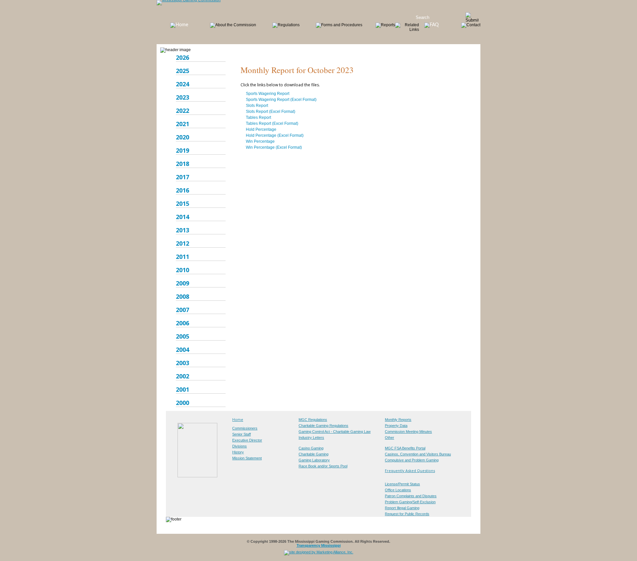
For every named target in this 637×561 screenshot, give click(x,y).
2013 (182, 230)
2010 (182, 270)
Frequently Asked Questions (410, 470)
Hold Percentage (261, 129)
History (238, 452)
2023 (182, 97)
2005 (182, 336)
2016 (182, 190)
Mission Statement (247, 458)
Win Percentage (260, 141)
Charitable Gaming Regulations (323, 426)
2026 (182, 57)
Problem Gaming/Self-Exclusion (410, 502)
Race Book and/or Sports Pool (323, 466)
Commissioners (244, 428)
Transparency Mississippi (319, 545)
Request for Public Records (407, 514)
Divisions (239, 446)
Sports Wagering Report (267, 93)
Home (237, 419)
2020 (182, 137)
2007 (182, 310)
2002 (182, 376)
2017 (182, 177)
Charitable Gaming (313, 454)
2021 (182, 124)
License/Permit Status (402, 484)
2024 (182, 84)
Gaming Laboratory (314, 460)
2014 (182, 217)
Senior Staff (241, 434)
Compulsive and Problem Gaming (412, 460)
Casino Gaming (311, 448)
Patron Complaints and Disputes (411, 496)
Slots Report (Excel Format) (270, 111)
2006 (182, 323)
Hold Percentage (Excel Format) (275, 135)
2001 (182, 389)
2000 (182, 403)
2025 (182, 71)
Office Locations (398, 490)
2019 (182, 150)
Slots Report (257, 105)
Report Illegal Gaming (402, 508)
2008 (182, 296)
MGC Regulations (313, 420)
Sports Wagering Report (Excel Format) (281, 99)
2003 (182, 363)
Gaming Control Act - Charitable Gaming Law (335, 432)
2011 (182, 257)
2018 (182, 164)
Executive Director (247, 440)
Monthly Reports (398, 420)
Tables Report (258, 117)
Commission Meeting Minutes (408, 432)
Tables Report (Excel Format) (272, 123)
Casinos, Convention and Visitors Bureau (418, 454)
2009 (182, 283)
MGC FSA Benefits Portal (405, 448)
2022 (182, 111)
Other (389, 438)
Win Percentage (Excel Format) (274, 147)
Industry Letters (311, 438)
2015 (182, 203)
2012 (182, 243)
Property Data (396, 426)
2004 (182, 350)
